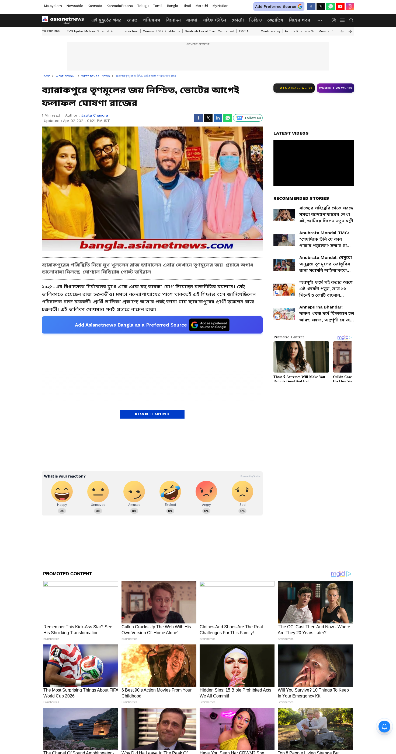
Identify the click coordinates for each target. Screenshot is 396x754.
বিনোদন (173, 20)
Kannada (95, 6)
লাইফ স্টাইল (214, 20)
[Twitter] (321, 6)
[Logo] (65, 20)
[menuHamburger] (342, 20)
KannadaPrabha (119, 6)
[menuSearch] (351, 20)
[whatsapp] (330, 6)
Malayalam (53, 6)
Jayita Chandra (94, 115)
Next (350, 31)
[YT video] (340, 6)
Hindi (186, 6)
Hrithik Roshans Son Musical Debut (313, 31)
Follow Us (253, 118)
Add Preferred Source (275, 6)
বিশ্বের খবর (299, 20)
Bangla (172, 6)
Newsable (74, 6)
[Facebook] (311, 6)
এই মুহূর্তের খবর (106, 20)
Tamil (157, 6)
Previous (342, 31)
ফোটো (237, 20)
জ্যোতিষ (275, 20)
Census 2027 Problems (161, 31)
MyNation (220, 6)
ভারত (132, 20)
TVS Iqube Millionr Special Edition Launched (102, 31)
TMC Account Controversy (259, 31)
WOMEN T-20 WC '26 (335, 88)
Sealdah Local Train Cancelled (209, 31)
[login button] (335, 20)
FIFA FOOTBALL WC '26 (294, 88)
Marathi (201, 6)
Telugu (143, 6)
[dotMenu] (320, 20)
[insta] (350, 6)
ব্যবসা (191, 20)
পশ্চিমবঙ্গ (151, 20)
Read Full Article (152, 414)
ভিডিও (255, 20)
